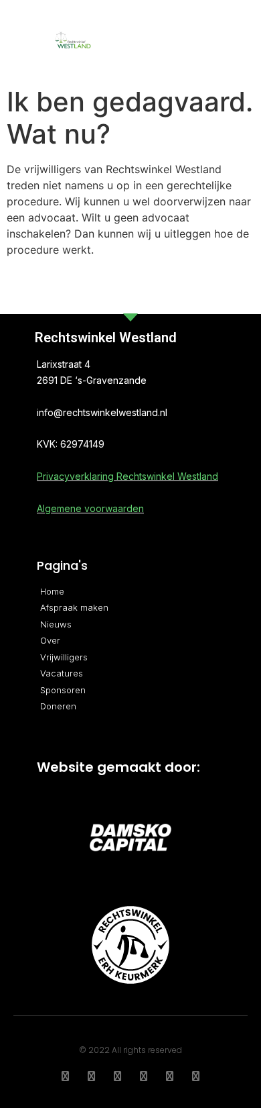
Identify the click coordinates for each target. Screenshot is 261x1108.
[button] (202, 40)
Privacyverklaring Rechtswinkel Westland (127, 476)
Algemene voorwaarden (90, 508)
